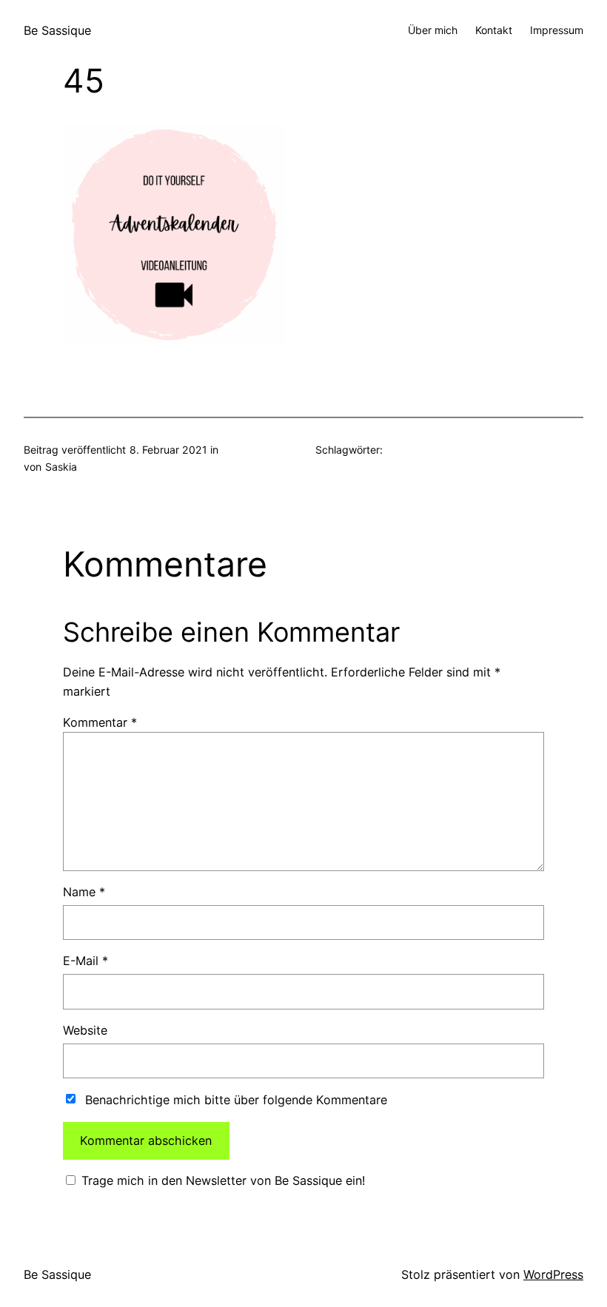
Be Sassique (57, 30)
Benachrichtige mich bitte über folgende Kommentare (236, 1099)
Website (85, 1030)
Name (84, 891)
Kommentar (100, 722)
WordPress (553, 1274)
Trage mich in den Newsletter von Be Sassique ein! (221, 1180)
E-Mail (85, 960)
